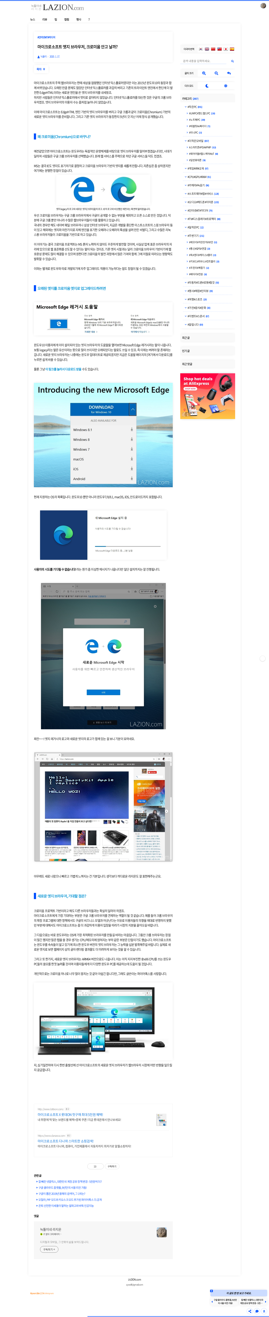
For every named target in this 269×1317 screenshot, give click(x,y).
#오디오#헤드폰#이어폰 (203, 202)
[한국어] (201, 49)
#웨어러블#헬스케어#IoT (203, 153)
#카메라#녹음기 (198, 185)
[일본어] (226, 49)
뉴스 (32, 19)
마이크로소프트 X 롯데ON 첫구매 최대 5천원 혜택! (70, 1114)
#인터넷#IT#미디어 (199, 210)
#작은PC (194, 107)
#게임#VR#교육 (197, 168)
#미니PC (195, 132)
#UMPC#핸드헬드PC (202, 113)
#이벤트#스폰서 (198, 316)
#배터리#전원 (198, 274)
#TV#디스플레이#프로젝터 (203, 219)
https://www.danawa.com (51, 1135)
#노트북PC (197, 119)
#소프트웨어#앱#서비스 (203, 194)
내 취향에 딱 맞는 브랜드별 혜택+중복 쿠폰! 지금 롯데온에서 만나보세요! (79, 1119)
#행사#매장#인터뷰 (200, 291)
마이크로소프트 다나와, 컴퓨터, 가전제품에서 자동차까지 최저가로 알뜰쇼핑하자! (84, 1146)
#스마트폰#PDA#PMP (202, 147)
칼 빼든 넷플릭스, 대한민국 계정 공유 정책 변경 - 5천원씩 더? (70, 1181)
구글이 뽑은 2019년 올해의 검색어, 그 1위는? (61, 1193)
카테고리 (190, 99)
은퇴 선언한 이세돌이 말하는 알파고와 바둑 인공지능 (66, 1205)
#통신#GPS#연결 (199, 248)
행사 (78, 19)
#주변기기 (195, 236)
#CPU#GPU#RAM (199, 177)
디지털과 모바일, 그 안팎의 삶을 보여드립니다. (64, 1242)
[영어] (207, 49)
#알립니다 (195, 324)
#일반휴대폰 (197, 160)
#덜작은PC (195, 227)
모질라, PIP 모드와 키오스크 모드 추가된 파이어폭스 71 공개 (70, 1199)
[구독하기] (262, 658)
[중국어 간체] (213, 49)
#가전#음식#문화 (198, 308)
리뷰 (44, 19)
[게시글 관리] (99, 1166)
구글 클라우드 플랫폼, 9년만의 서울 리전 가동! (62, 1187)
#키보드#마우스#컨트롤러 (204, 261)
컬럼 (66, 19)
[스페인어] (232, 49)
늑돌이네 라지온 (50, 1229)
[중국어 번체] (219, 49)
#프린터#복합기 (199, 267)
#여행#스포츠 (197, 299)
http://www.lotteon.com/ (50, 1109)
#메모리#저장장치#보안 (203, 242)
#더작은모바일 (198, 141)
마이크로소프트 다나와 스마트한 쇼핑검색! (66, 1141)
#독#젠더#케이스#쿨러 (202, 255)
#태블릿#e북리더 (199, 126)
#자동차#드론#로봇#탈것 (203, 282)
